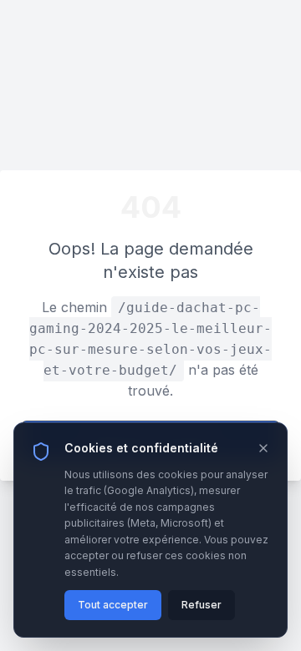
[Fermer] (263, 448)
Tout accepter (113, 604)
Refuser (201, 604)
